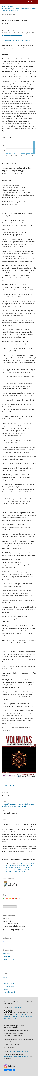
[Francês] (19, 898)
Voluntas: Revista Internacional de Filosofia (18, 2)
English (5, 980)
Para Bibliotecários (8, 959)
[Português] (3, 898)
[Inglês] (7, 898)
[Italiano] (16, 898)
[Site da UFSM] (10, 887)
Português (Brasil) (9, 992)
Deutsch (5, 977)
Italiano (5, 989)
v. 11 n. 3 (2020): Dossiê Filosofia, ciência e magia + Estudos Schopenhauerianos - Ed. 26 (19, 9)
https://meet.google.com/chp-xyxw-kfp (16, 1057)
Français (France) (8, 986)
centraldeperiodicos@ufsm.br (18, 1051)
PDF (6, 785)
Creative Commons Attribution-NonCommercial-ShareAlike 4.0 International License (18, 1016)
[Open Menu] (2, 2)
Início (3, 6)
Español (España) (8, 983)
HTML (14, 785)
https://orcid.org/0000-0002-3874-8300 (12, 35)
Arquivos (10, 6)
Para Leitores (7, 953)
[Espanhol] (13, 898)
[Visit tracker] (3, 942)
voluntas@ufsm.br (15, 1007)
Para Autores (6, 956)
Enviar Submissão (9, 907)
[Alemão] (10, 898)
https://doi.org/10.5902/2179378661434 (18, 40)
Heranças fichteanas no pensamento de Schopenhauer (20, 864)
